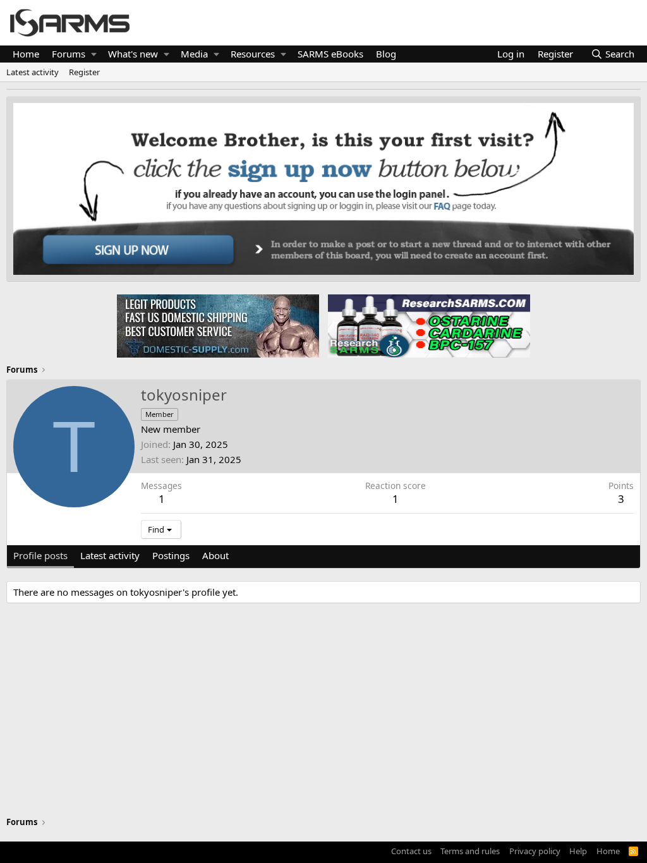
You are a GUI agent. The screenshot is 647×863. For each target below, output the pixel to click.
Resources (253, 53)
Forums (68, 53)
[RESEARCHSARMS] (427, 325)
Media (194, 53)
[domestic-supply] (218, 325)
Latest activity (32, 72)
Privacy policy (534, 851)
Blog (386, 53)
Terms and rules (470, 851)
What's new (133, 53)
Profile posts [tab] (40, 555)
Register (84, 72)
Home (26, 53)
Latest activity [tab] (110, 555)
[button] (94, 54)
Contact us (411, 851)
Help (578, 851)
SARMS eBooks (330, 53)
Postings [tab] (171, 555)
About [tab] (215, 555)
